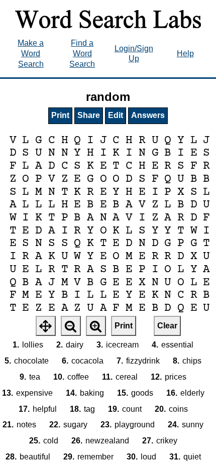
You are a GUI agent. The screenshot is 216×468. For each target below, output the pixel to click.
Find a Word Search (82, 53)
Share (88, 115)
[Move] (46, 326)
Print (60, 115)
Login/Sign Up (134, 53)
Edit (115, 115)
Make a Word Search (31, 53)
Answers (148, 115)
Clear (167, 325)
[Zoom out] (71, 326)
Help (185, 53)
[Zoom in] (96, 326)
